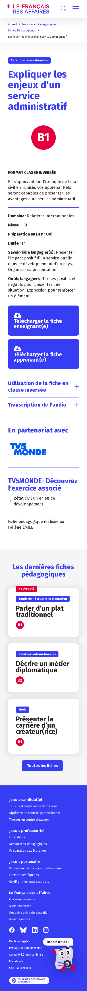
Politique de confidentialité (25, 948)
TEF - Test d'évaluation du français (33, 806)
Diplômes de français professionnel (34, 813)
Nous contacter (20, 906)
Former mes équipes (24, 875)
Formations (17, 837)
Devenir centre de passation (29, 913)
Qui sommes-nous (22, 899)
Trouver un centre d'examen (29, 820)
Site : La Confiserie (20, 968)
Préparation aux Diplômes (27, 851)
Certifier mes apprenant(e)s (29, 882)
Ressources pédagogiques (28, 844)
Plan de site (16, 961)
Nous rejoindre (19, 919)
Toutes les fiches (42, 765)
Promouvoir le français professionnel (36, 868)
